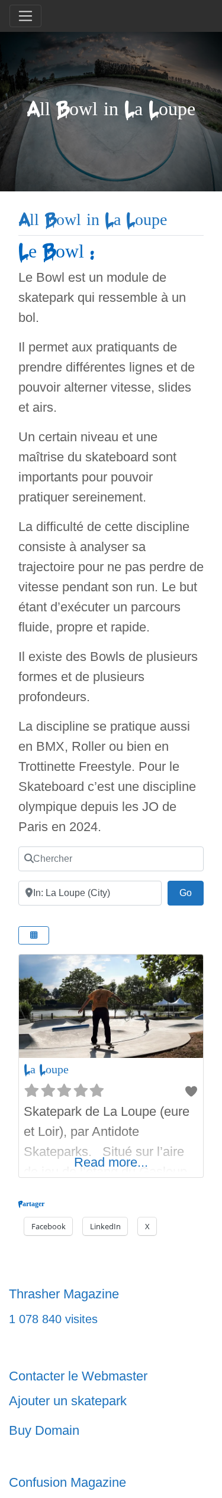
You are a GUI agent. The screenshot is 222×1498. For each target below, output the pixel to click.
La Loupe (46, 1069)
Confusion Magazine (67, 1482)
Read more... (111, 1162)
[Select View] (33, 935)
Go (191, 892)
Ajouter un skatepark (68, 1400)
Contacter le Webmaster (78, 1376)
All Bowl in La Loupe (92, 220)
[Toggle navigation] (25, 16)
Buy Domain (44, 1430)
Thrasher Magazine (64, 1294)
